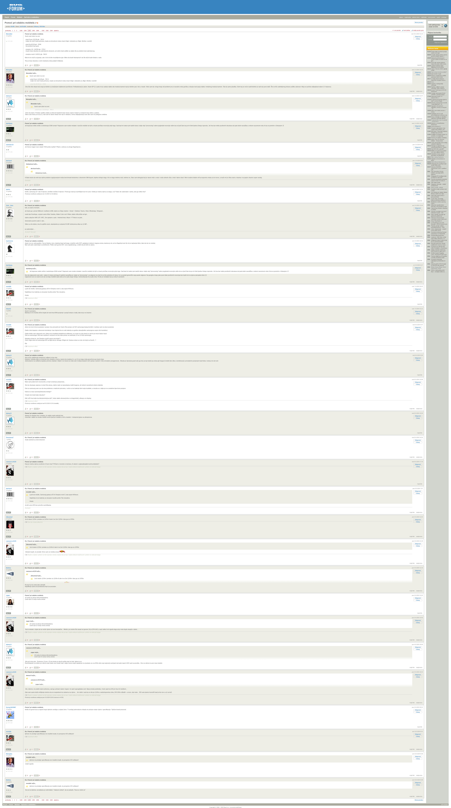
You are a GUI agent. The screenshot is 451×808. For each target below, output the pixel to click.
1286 (37, 30)
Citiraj (418, 39)
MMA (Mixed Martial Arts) (438, 162)
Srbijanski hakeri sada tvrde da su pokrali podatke (439, 241)
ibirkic (8, 189)
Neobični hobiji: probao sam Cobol (439, 189)
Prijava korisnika (434, 33)
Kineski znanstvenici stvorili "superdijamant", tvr (439, 103)
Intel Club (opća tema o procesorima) (437, 196)
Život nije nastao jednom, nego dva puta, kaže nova (438, 63)
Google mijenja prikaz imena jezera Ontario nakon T (439, 55)
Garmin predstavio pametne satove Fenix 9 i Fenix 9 (439, 180)
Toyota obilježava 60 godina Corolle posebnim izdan (439, 256)
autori (438, 17)
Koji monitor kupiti (436, 74)
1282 (21, 30)
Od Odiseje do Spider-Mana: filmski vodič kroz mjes (439, 193)
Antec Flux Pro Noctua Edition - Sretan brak (437, 140)
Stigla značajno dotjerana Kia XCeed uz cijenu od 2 (438, 250)
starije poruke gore (418, 30)
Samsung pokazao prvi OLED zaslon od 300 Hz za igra (439, 59)
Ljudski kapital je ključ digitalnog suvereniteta (437, 66)
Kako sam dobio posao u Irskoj (438, 111)
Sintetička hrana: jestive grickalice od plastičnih (438, 154)
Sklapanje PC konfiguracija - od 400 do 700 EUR (439, 176)
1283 (25, 30)
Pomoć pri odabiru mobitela (34, 34)
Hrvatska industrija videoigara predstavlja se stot (438, 261)
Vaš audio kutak (435, 182)
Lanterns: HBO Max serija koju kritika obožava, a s (438, 237)
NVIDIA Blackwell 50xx (437, 235)
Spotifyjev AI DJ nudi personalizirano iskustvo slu (439, 114)
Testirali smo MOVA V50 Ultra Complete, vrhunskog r (439, 247)
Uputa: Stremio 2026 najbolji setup (439, 69)
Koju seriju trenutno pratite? (439, 72)
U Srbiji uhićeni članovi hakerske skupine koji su (438, 79)
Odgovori (418, 36)
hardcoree (9, 241)
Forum (13, 17)
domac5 (9, 96)
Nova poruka (419, 22)
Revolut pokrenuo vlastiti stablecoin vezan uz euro (438, 244)
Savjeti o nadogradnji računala (437, 84)
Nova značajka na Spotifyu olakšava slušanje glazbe (438, 117)
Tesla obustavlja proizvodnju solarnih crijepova (439, 143)
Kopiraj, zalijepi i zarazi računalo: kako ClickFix (438, 87)
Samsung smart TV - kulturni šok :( (437, 97)
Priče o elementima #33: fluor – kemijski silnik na (438, 271)
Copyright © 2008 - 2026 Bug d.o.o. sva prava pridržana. (225, 807)
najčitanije (424, 17)
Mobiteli (19, 17)
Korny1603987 (11, 707)
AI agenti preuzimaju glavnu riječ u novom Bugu (439, 100)
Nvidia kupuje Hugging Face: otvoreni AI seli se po (439, 253)
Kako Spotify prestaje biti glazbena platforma (438, 215)
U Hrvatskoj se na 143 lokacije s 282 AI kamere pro (439, 223)
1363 (47, 30)
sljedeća (56, 30)
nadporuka (419, 91)
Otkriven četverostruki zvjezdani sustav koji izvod (438, 218)
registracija (407, 17)
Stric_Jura (10, 205)
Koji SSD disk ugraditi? (437, 149)
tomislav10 (10, 145)
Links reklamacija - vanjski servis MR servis (438, 229)
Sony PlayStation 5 (436, 221)
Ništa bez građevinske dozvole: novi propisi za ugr (439, 205)
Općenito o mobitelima (31, 17)
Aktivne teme (433, 48)
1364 (51, 30)
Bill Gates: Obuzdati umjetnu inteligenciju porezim (439, 132)
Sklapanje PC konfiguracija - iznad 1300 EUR (439, 164)
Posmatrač (10, 437)
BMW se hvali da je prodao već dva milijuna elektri (438, 151)
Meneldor (9, 34)
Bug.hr (7, 17)
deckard (9, 161)
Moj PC (8, 119)
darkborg (9, 123)
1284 (29, 30)
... (18, 30)
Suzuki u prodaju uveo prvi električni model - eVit (438, 212)
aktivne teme (416, 17)
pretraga (443, 17)
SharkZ (8, 309)
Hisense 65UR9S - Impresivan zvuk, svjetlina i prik (439, 168)
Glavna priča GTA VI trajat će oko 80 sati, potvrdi (438, 264)
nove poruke (431, 17)
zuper (8, 595)
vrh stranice (444, 804)
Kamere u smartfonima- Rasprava (438, 123)
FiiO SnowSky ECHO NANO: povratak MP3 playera (437, 173)
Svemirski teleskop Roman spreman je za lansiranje (438, 232)
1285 (33, 30)
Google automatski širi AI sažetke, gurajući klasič (438, 94)
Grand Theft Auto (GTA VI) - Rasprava (439, 90)
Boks (432, 82)
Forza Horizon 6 (435, 126)
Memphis (9, 70)
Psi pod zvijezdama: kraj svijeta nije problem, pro (438, 128)
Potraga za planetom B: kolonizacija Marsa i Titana (438, 146)
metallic (9, 286)
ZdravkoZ (9, 517)
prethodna (8, 30)
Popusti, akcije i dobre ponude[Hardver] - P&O (438, 226)
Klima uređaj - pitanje (437, 187)
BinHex (8, 568)
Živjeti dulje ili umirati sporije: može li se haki (439, 52)
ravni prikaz (407, 30)
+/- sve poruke (396, 30)
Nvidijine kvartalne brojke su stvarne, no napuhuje (439, 135)
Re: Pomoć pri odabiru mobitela (35, 70)
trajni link (419, 65)
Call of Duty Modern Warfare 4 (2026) (439, 208)
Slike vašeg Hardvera (437, 157)
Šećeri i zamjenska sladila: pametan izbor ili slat (438, 76)
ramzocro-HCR (11, 462)
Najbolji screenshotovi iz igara (438, 159)
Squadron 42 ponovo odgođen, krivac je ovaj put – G (438, 107)
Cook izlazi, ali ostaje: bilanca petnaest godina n (438, 199)
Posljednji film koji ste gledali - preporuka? (439, 120)
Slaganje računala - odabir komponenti (438, 185)
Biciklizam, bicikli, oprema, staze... (438, 202)
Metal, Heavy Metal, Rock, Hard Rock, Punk (438, 267)
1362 (43, 30)
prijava (401, 17)
